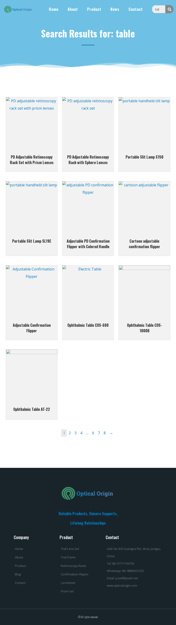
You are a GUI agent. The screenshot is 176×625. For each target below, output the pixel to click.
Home (53, 9)
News (114, 9)
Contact (136, 9)
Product (94, 9)
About (73, 9)
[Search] (169, 9)
